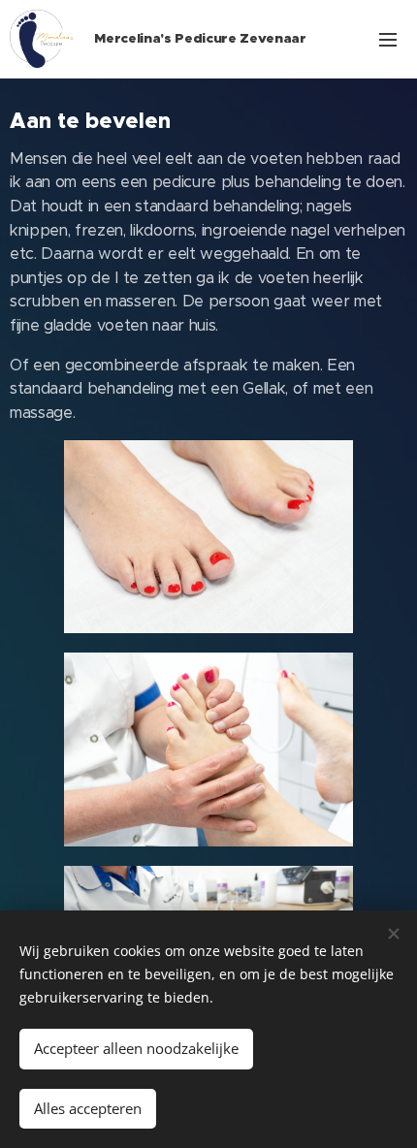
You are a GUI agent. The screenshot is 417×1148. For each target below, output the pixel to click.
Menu (388, 38)
